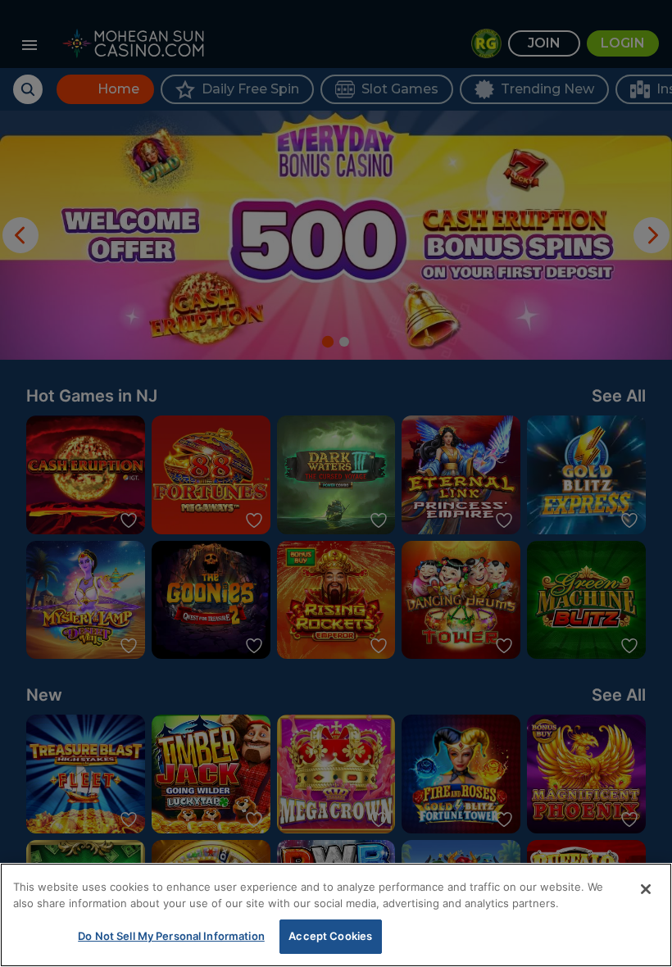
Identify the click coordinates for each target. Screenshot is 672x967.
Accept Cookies (330, 935)
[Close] (646, 889)
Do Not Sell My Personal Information (171, 935)
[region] (336, 915)
